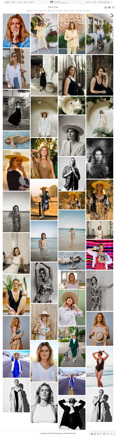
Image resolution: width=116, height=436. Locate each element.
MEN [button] (13, 2)
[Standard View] (113, 7)
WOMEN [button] (7, 2)
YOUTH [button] (19, 2)
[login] (109, 2)
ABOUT (25, 2)
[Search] (102, 2)
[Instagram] (105, 2)
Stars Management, (57, 433)
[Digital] (92, 434)
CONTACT (31, 2)
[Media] (95, 434)
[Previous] (108, 434)
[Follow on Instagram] (104, 434)
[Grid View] (109, 7)
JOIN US (88, 2)
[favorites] (99, 2)
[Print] (98, 434)
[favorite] (101, 434)
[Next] (111, 434)
